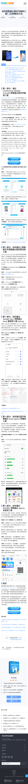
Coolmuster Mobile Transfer (8, 98)
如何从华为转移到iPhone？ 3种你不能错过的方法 (13, 726)
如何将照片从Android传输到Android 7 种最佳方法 (14, 718)
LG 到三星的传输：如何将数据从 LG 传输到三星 (12, 624)
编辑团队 (3, 17)
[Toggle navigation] (25, 3)
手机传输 (13, 678)
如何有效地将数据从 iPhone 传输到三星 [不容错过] (13, 627)
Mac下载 (14, 701)
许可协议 (14, 773)
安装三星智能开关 (9, 274)
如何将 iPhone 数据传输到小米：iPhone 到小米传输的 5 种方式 (14, 729)
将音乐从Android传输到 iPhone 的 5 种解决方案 (13, 630)
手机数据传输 (12, 17)
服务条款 (14, 770)
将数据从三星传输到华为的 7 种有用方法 (11, 715)
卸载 (14, 775)
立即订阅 (23, 763)
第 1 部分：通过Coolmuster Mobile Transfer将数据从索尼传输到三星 (14, 68)
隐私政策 (14, 772)
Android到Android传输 (19, 124)
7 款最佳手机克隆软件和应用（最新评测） (12, 720)
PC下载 (15, 697)
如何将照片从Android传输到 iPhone (11, 723)
